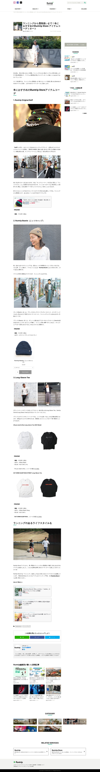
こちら (37, 468)
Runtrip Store (55, 576)
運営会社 (16, 766)
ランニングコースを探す (27, 764)
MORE (82, 44)
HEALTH (35, 9)
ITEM (68, 9)
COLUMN (84, 9)
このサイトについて (17, 764)
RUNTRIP (17, 9)
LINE (23, 637)
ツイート (53, 637)
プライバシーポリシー (23, 766)
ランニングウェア (26, 626)
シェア (38, 637)
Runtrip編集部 (26, 647)
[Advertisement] (50, 17)
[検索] (84, 3)
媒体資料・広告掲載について (38, 764)
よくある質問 (31, 766)
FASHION (52, 9)
